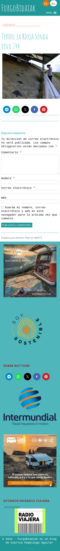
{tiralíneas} (30, 549)
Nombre (8, 178)
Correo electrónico (18, 188)
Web (3, 197)
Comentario (11, 152)
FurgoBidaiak (18, 8)
